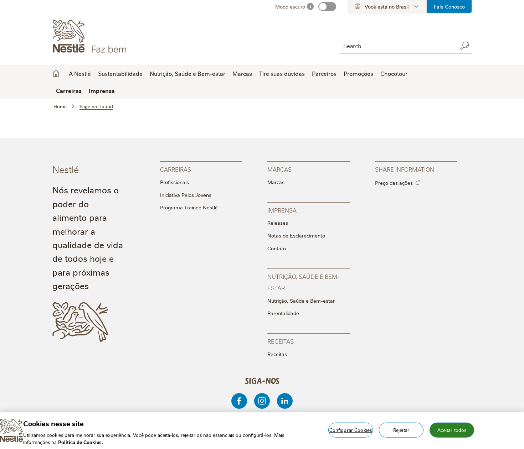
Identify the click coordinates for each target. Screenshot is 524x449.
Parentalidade (283, 313)
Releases (277, 222)
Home (56, 73)
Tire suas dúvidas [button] (282, 73)
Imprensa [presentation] (282, 210)
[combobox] (397, 45)
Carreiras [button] (69, 90)
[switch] (327, 6)
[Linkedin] (285, 401)
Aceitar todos (452, 430)
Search (464, 45)
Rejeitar (401, 430)
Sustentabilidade (120, 73)
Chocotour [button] (393, 73)
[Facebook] (239, 401)
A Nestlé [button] (80, 73)
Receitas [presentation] (280, 341)
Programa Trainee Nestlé (189, 207)
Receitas (277, 354)
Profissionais (174, 182)
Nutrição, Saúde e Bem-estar (301, 300)
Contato (276, 248)
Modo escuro (290, 6)
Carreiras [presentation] (175, 169)
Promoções (358, 73)
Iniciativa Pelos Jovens (185, 195)
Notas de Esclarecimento (296, 235)
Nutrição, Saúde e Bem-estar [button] (187, 73)
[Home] (117, 36)
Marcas (275, 182)
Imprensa (102, 90)
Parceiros (324, 73)
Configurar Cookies (350, 430)
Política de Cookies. (80, 441)
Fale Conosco (449, 6)
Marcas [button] (242, 73)
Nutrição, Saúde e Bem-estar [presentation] (303, 282)
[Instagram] (262, 401)
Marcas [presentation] (279, 169)
